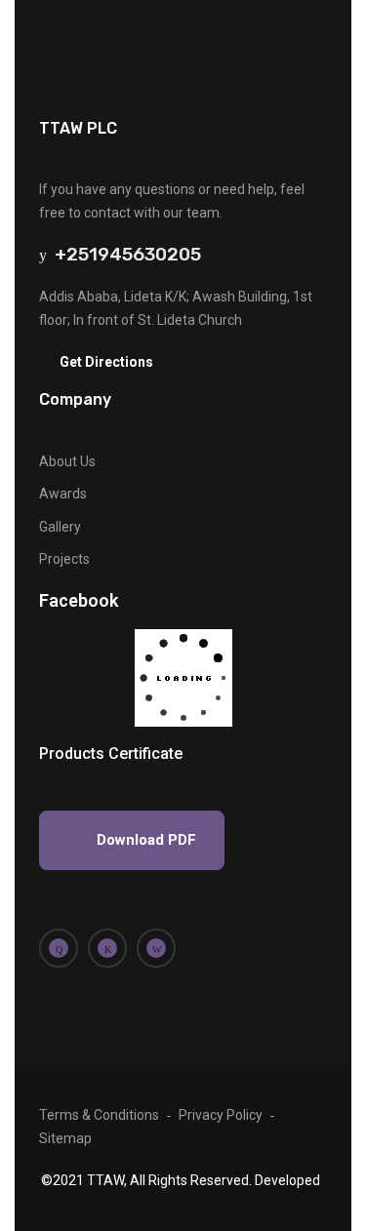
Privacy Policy (221, 1115)
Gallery (60, 527)
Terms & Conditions (99, 1115)
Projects (64, 559)
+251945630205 (124, 254)
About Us (67, 461)
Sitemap (65, 1138)
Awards (63, 493)
